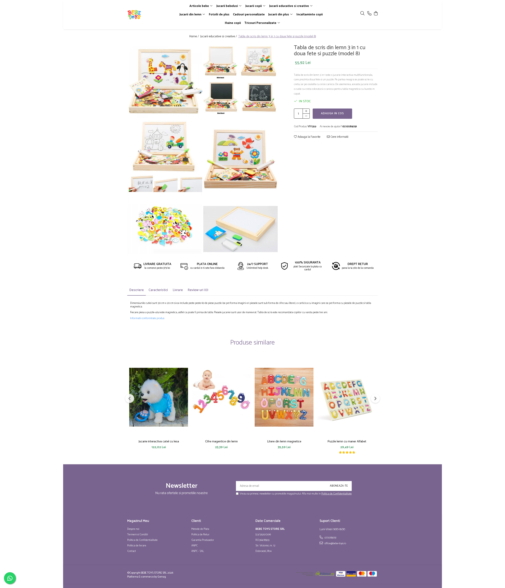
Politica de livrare (136, 546)
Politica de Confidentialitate (336, 494)
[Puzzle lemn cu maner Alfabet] (346, 397)
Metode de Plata (200, 529)
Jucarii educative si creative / (219, 36)
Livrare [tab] (178, 290)
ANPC (194, 546)
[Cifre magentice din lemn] (221, 397)
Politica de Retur (200, 535)
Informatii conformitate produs (147, 318)
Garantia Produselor (202, 540)
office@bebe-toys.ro (335, 543)
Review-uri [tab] (198, 290)
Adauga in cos (332, 113)
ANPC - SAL (197, 551)
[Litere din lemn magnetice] (284, 397)
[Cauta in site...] (362, 13)
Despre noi (133, 529)
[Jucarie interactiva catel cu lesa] (158, 397)
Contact (131, 551)
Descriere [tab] (136, 290)
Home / (194, 36)
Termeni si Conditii (137, 535)
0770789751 (330, 538)
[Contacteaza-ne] (369, 13)
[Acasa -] (150, 15)
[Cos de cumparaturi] (376, 13)
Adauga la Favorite (308, 137)
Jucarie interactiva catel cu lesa (158, 441)
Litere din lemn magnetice (284, 441)
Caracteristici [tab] (158, 290)
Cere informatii (339, 137)
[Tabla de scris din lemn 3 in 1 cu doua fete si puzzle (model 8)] (165, 81)
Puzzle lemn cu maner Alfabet (346, 441)
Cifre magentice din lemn (221, 441)
